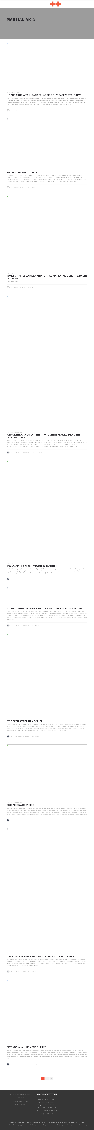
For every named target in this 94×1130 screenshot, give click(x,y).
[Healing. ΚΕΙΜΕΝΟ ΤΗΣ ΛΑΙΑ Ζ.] (30, 142)
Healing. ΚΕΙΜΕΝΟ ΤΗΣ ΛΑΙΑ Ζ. (23, 172)
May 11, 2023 (31, 187)
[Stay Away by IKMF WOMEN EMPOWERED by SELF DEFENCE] (47, 510)
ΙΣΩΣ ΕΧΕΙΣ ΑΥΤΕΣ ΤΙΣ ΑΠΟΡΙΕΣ (24, 721)
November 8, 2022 (37, 452)
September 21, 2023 (33, 110)
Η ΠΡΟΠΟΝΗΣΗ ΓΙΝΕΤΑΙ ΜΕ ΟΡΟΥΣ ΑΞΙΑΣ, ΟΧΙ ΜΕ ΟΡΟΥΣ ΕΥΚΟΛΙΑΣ (45, 608)
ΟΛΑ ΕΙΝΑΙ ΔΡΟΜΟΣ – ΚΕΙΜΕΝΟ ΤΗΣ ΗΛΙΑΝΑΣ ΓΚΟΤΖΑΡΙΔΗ (40, 956)
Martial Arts (20, 92)
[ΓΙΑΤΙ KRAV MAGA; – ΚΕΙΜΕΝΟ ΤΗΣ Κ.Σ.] (47, 1010)
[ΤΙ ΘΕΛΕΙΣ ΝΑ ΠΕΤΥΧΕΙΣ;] (47, 771)
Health (9, 92)
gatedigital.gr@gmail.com (21, 452)
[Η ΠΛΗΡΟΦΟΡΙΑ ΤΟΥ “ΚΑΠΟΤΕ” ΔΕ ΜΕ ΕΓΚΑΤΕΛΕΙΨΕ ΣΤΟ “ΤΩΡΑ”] (47, 66)
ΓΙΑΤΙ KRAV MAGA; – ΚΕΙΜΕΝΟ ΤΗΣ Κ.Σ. (26, 1047)
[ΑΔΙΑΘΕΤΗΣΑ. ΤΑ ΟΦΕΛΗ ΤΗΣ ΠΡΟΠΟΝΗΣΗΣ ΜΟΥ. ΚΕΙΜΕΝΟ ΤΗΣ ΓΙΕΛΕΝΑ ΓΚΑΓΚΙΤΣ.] (47, 362)
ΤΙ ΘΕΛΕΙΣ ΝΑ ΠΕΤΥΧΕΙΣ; (20, 805)
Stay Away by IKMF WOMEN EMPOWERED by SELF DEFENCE (32, 566)
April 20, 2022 (36, 971)
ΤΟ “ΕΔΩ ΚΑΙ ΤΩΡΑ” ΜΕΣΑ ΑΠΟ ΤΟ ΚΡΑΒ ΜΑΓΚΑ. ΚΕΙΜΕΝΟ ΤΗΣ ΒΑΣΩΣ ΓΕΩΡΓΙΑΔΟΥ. (47, 277)
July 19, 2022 (35, 736)
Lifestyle (13, 92)
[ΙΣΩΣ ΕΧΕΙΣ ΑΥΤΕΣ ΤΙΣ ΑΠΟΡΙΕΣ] (47, 674)
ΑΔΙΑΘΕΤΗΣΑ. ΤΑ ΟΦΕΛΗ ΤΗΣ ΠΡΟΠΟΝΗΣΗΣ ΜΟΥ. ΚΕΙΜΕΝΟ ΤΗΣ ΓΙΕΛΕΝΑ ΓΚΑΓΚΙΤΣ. (43, 436)
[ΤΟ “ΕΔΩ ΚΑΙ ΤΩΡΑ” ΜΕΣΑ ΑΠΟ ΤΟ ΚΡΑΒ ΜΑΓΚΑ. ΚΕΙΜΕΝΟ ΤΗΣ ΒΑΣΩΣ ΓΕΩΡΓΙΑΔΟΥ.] (43, 232)
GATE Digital (81, 1122)
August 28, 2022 (36, 625)
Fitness (9, 169)
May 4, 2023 (31, 287)
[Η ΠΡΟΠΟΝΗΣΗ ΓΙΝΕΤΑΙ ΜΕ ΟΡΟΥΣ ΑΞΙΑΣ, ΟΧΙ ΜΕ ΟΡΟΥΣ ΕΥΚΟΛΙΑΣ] (24, 594)
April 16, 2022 (36, 1064)
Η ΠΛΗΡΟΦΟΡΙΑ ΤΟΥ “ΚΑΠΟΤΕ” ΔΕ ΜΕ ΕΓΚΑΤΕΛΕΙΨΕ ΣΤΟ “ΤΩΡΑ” (44, 95)
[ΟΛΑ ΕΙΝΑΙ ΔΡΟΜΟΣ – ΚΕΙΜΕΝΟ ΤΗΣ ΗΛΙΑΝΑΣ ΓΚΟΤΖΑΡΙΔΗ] (47, 889)
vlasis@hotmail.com (19, 110)
